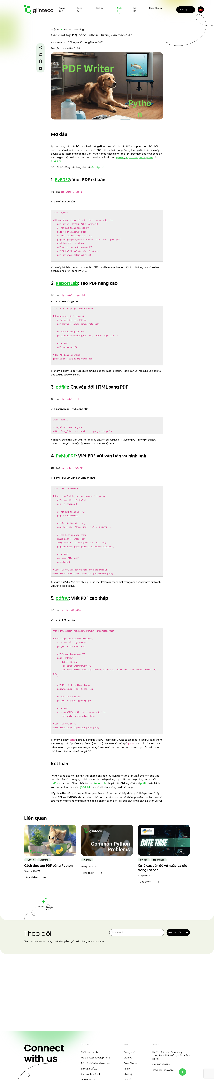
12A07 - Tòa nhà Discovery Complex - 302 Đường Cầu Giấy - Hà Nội (171, 1055)
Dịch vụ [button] (100, 8)
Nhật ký (119, 10)
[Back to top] (182, 1072)
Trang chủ (62, 10)
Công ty (79, 10)
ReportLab (131, 157)
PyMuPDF (56, 161)
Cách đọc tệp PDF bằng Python (48, 866)
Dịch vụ (128, 1057)
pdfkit (142, 157)
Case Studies (155, 8)
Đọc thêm (32, 877)
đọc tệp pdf (97, 167)
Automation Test (90, 1074)
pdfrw (149, 157)
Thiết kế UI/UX (89, 1068)
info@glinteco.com (163, 1070)
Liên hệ (135, 10)
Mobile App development (95, 1057)
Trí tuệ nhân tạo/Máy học (95, 1063)
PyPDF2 (120, 157)
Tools (127, 1068)
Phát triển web (89, 1052)
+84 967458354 (161, 1064)
